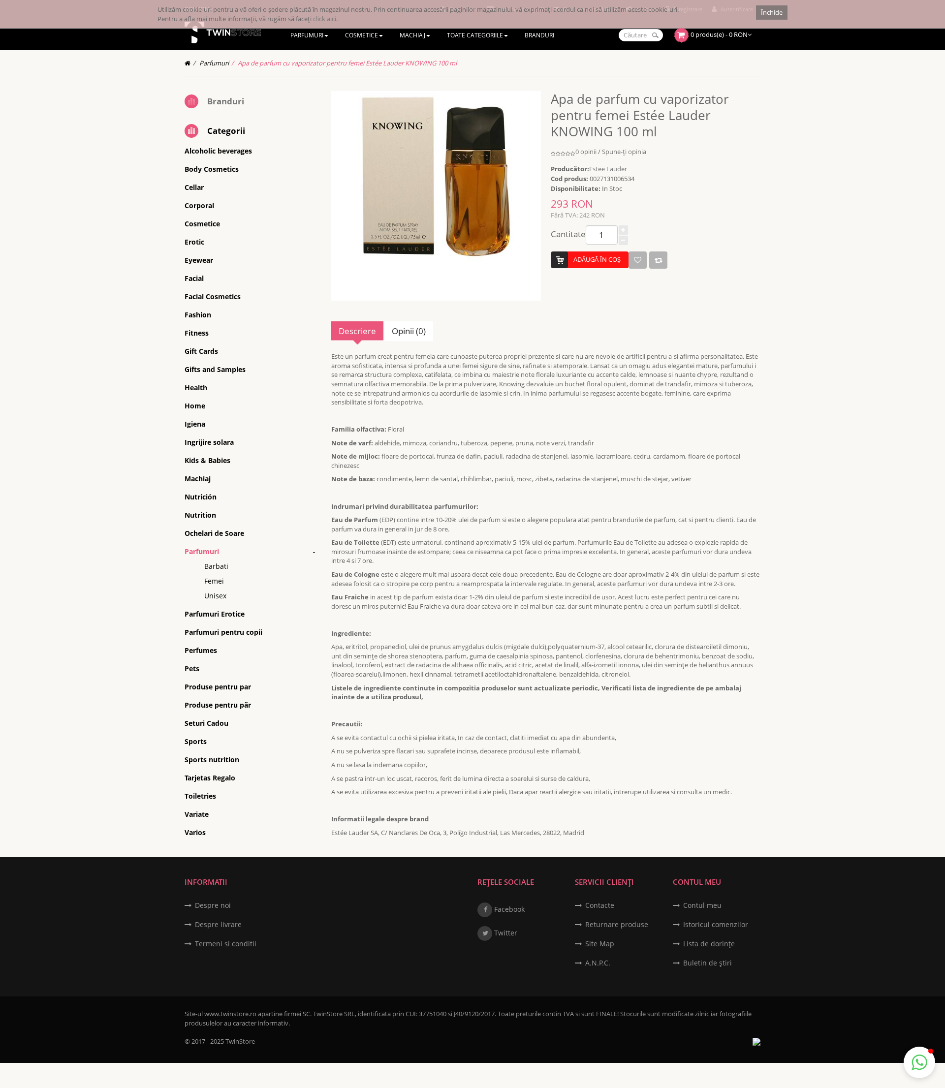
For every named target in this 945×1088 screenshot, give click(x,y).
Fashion (198, 314)
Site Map (599, 943)
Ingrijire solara (209, 442)
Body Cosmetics (212, 169)
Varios (195, 832)
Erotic (194, 242)
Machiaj (198, 478)
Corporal (199, 205)
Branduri (225, 101)
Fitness (197, 333)
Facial (194, 278)
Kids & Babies (207, 460)
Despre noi (213, 905)
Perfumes (201, 650)
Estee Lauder (608, 168)
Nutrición (201, 496)
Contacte (599, 905)
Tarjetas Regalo (210, 777)
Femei (214, 581)
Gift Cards (201, 351)
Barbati (216, 566)
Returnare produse (616, 924)
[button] (919, 1062)
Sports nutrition (212, 759)
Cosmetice (202, 223)
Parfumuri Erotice (215, 614)
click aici (324, 18)
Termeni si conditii (225, 943)
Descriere (357, 331)
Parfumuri (214, 63)
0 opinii (586, 151)
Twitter (504, 932)
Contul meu (702, 905)
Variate (197, 814)
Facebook (508, 909)
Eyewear (199, 260)
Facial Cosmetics (213, 296)
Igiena (195, 424)
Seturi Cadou (206, 723)
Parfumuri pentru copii (223, 632)
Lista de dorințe (709, 943)
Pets (192, 668)
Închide (772, 12)
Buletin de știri (707, 962)
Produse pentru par (218, 686)
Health (196, 387)
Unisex (215, 595)
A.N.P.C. (597, 962)
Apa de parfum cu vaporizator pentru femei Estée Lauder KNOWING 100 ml (347, 63)
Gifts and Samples (215, 369)
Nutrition (200, 515)
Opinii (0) (409, 331)
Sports (196, 741)
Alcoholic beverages (218, 150)
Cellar (194, 187)
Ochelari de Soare (214, 533)
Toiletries (200, 796)
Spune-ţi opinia (624, 151)
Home (195, 405)
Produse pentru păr (218, 705)
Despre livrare (218, 924)
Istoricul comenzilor (715, 924)
